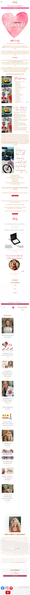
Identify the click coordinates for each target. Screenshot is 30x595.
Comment (15, 292)
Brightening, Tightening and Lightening (15, 273)
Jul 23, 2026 (7, 378)
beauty (22, 309)
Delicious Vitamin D (15, 6)
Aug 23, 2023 (14, 251)
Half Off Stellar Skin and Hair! (15, 226)
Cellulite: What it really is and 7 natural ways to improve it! (7, 423)
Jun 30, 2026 (8, 427)
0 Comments (24, 9)
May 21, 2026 (8, 481)
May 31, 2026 (8, 465)
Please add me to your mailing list (15, 302)
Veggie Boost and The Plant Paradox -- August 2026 (7, 400)
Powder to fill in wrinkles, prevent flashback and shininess (15, 249)
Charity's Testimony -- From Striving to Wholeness (7, 478)
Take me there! (15, 195)
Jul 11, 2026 (14, 228)
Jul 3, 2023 (15, 274)
